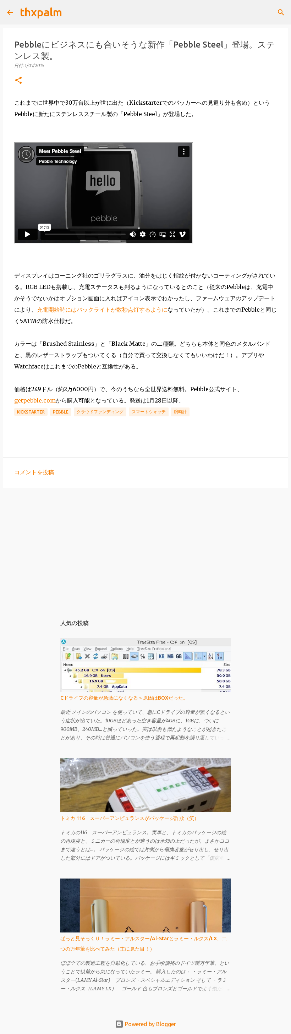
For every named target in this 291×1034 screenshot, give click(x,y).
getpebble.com (35, 400)
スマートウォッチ (149, 411)
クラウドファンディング (100, 411)
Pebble (60, 412)
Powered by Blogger (149, 1024)
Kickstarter (31, 412)
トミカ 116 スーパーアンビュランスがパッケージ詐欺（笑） (129, 818)
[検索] (72, 12)
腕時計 (180, 411)
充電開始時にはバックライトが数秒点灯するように (102, 309)
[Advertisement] (145, 548)
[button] (18, 81)
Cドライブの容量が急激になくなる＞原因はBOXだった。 (124, 698)
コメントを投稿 (34, 472)
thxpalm (41, 12)
